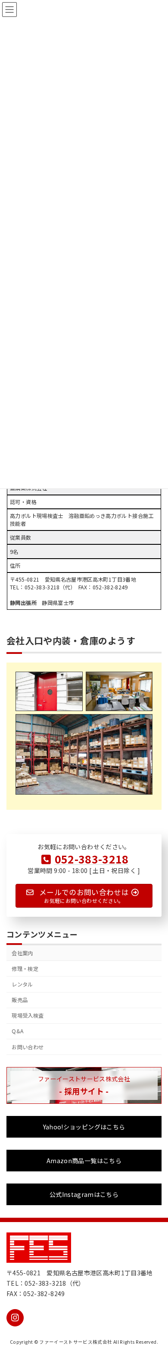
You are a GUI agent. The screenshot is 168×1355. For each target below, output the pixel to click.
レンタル (22, 985)
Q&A (17, 1031)
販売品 (20, 1000)
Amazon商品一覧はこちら (84, 1161)
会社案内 (22, 953)
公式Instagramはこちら (84, 1194)
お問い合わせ (28, 1047)
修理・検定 (25, 969)
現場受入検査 (28, 1016)
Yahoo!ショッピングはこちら (84, 1127)
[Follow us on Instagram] (15, 1317)
